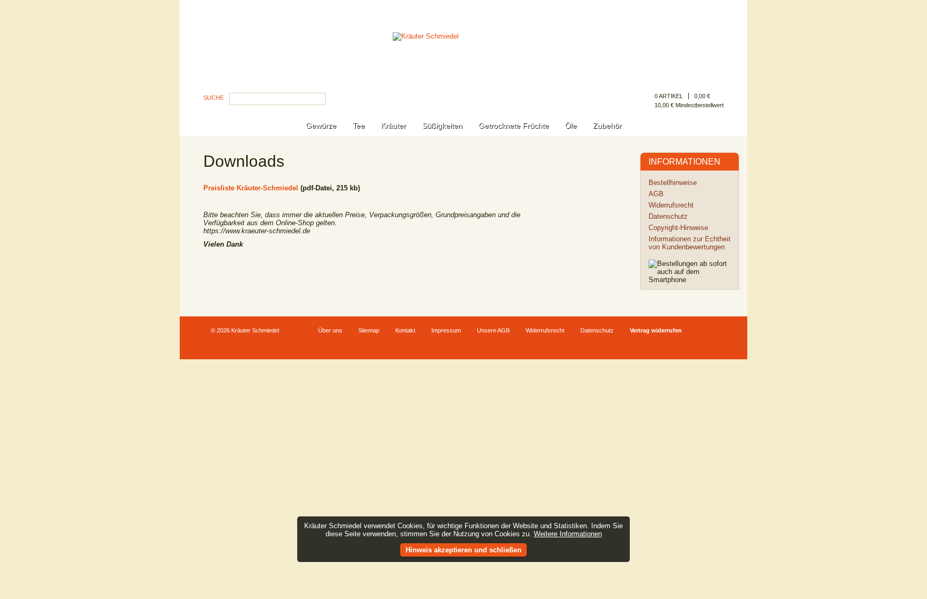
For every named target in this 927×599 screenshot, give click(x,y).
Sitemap (368, 330)
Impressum (446, 330)
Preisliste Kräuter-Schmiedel (250, 188)
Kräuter (393, 125)
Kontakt (405, 330)
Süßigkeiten (442, 125)
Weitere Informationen (568, 534)
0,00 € (702, 96)
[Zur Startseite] (463, 66)
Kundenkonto (704, 9)
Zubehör (607, 125)
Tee (358, 125)
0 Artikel (668, 96)
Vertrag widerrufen (656, 330)
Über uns (330, 330)
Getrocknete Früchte (514, 125)
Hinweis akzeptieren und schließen (463, 550)
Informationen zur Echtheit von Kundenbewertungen (690, 243)
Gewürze (321, 125)
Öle (571, 125)
